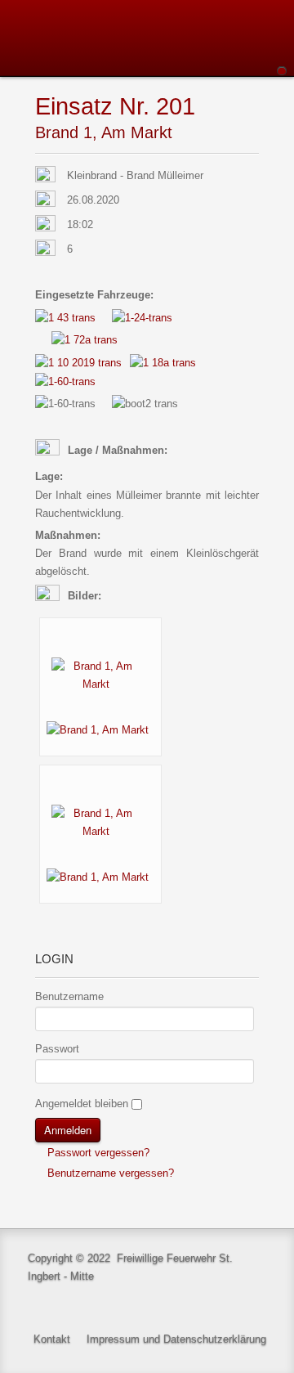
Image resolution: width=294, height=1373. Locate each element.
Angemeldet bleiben (81, 1103)
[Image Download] (102, 729)
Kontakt (51, 1339)
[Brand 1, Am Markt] (100, 674)
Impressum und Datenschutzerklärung (176, 1339)
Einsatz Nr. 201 (115, 105)
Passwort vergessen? (96, 1152)
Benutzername (69, 996)
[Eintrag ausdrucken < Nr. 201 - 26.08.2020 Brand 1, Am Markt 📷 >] (254, 107)
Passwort (57, 1049)
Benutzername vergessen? (109, 1173)
